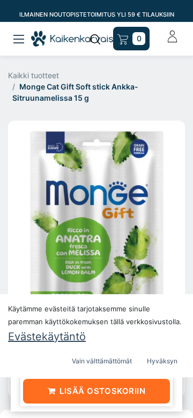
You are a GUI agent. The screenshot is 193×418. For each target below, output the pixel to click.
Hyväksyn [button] (162, 361)
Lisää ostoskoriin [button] (102, 391)
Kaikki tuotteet (33, 75)
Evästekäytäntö (47, 336)
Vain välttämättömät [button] (102, 361)
